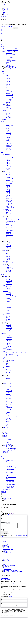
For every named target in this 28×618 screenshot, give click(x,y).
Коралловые (9, 183)
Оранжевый (9, 96)
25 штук (8, 78)
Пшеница (9, 412)
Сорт (5, 222)
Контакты (5, 14)
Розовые (9, 177)
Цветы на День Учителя (8, 542)
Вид (5, 104)
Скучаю (8, 65)
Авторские (9, 105)
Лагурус (8, 400)
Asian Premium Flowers (21, 496)
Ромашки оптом (10, 480)
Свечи (8, 442)
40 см (8, 191)
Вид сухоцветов (7, 383)
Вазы (8, 438)
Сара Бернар (9, 304)
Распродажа (3, 492)
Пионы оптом (9, 475)
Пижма (8, 410)
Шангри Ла (9, 235)
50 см (8, 192)
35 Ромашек (9, 342)
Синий (8, 101)
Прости (8, 62)
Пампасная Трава (10, 409)
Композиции (9, 295)
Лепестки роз (9, 156)
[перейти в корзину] (1, 39)
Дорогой (8, 271)
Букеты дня (9, 107)
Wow (8, 236)
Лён (7, 401)
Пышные (8, 312)
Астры (8, 127)
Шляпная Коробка (11, 297)
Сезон (5, 348)
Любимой (9, 319)
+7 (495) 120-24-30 (11, 67)
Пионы (8, 252)
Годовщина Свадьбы (11, 60)
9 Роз (8, 159)
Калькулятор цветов (7, 494)
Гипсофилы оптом (11, 468)
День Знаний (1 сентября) (12, 50)
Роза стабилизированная (12, 413)
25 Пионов (9, 282)
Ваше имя (3, 522)
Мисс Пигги (9, 227)
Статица (8, 418)
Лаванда (8, 398)
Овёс (8, 406)
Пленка (8, 300)
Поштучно (9, 157)
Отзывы (5, 13)
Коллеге (8, 114)
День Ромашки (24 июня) (12, 355)
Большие (9, 313)
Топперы (8, 439)
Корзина (8, 213)
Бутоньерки (9, 262)
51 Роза (8, 165)
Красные (9, 174)
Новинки (6, 435)
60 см (8, 194)
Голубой (8, 244)
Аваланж (9, 224)
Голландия (9, 326)
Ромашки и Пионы (10, 360)
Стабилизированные (11, 221)
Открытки (9, 441)
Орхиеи (8, 259)
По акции (6, 119)
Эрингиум (9, 425)
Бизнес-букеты (6, 544)
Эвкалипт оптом (10, 486)
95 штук (8, 84)
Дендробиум (9, 139)
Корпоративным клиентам (9, 565)
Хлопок (8, 256)
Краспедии (9, 397)
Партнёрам (5, 559)
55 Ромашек (9, 343)
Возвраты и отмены (7, 567)
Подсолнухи (9, 145)
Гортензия (9, 391)
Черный (8, 102)
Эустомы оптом (10, 487)
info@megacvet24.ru (10, 66)
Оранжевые (9, 182)
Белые (8, 175)
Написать (12, 68)
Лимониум (9, 403)
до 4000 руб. (9, 204)
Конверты (8, 444)
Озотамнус (9, 407)
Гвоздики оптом (10, 464)
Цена (5, 197)
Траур (2, 455)
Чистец (8, 422)
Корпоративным (7, 10)
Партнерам (5, 8)
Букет (8, 212)
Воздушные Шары (7, 445)
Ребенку (8, 317)
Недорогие (9, 310)
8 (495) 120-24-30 (4, 16)
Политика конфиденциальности (10, 570)
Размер (5, 188)
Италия (8, 329)
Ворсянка (8, 384)
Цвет (5, 85)
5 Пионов (8, 278)
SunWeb (10, 596)
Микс (8, 87)
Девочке (8, 320)
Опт (1, 456)
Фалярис (8, 419)
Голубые (8, 288)
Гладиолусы (9, 136)
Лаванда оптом (10, 472)
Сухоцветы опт (7, 489)
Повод (2, 46)
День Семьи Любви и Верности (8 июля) (16, 352)
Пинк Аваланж (10, 230)
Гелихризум (9, 386)
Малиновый (9, 98)
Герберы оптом (10, 466)
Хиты (5, 433)
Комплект (6, 261)
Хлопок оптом (10, 483)
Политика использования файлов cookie (12, 571)
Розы (2, 152)
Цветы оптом (10, 481)
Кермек (8, 394)
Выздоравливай (10, 63)
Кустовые (9, 218)
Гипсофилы (9, 255)
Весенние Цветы (7, 553)
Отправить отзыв (5, 509)
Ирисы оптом (9, 471)
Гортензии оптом (10, 469)
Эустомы (8, 149)
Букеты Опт (3, 491)
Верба (8, 128)
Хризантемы (10, 146)
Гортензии (9, 137)
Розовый (9, 92)
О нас (4, 4)
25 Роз (8, 162)
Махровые (9, 305)
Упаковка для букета (8, 549)
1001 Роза (8, 169)
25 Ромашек (9, 340)
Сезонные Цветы (7, 552)
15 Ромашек (9, 339)
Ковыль (8, 395)
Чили (8, 331)
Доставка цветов (7, 560)
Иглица (8, 392)
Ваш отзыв (3, 528)
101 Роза (8, 166)
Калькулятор (6, 451)
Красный (9, 89)
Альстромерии (10, 125)
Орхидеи (8, 143)
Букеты (2, 71)
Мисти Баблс (9, 229)
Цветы (2, 121)
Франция (9, 328)
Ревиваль (8, 232)
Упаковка (6, 209)
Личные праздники (8, 51)
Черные (8, 185)
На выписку (9, 57)
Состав (5, 358)
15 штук (8, 76)
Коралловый (9, 99)
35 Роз (8, 163)
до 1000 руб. (9, 200)
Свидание (9, 53)
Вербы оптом (9, 463)
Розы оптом (9, 478)
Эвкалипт (9, 148)
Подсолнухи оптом (11, 477)
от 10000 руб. (10, 207)
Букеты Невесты (4, 238)
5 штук (8, 75)
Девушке (9, 113)
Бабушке (8, 366)
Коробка (8, 210)
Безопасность (6, 566)
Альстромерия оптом (11, 460)
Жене (8, 117)
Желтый (8, 93)
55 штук (8, 82)
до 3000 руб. (9, 203)
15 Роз (8, 160)
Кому (5, 110)
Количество (6, 73)
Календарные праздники (10, 48)
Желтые (8, 180)
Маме (8, 111)
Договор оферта (7, 569)
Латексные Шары (11, 446)
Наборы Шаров (10, 450)
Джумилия (9, 225)
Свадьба (8, 56)
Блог (4, 12)
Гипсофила (9, 134)
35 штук (8, 79)
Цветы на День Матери (8, 546)
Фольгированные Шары (12, 448)
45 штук (8, 81)
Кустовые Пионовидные (12, 219)
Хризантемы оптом (11, 484)
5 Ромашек (9, 337)
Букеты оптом (10, 461)
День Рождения (10, 54)
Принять (14, 614)
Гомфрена (8, 389)
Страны (5, 323)
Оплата (5, 7)
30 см (8, 189)
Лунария (8, 404)
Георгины (9, 131)
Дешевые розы (10, 198)
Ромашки (3, 333)
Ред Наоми (9, 233)
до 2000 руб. (9, 201)
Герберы (8, 133)
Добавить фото (4, 531)
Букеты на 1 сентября (8, 547)
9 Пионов (9, 279)
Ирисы (8, 140)
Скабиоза (8, 415)
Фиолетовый (9, 95)
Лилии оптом (9, 474)
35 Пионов (9, 284)
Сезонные (9, 307)
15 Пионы (9, 281)
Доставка (5, 5)
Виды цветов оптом (8, 458)
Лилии (8, 142)
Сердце (8, 215)
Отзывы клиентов (7, 572)
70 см (8, 195)
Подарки (5, 436)
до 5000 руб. (9, 206)
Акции (5, 322)
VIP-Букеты (6, 550)
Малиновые (9, 178)
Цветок (5, 250)
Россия (8, 325)
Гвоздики (9, 130)
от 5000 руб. (9, 270)
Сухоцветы (3, 380)
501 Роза (8, 168)
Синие (8, 289)
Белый (8, 90)
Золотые (8, 186)
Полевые (8, 108)
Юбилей (9, 59)
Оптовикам (6, 9)
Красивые (9, 309)
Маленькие (9, 346)
